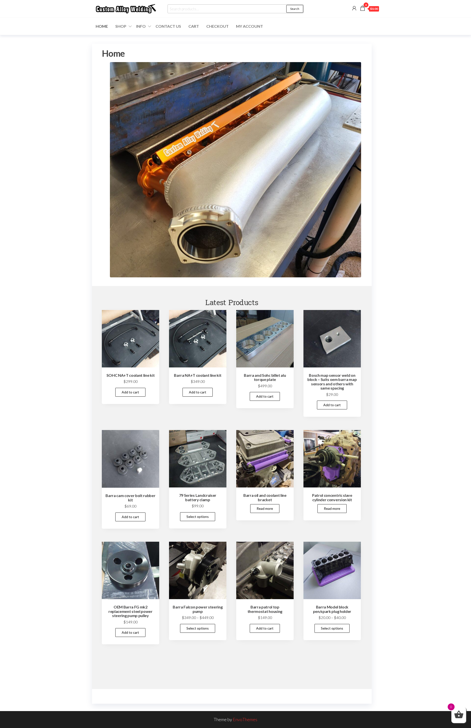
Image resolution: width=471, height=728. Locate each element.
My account (249, 26)
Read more (265, 508)
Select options (197, 516)
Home (102, 26)
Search (294, 8)
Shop (120, 26)
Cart (193, 26)
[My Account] (354, 8)
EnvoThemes (245, 719)
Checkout (217, 26)
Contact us (168, 26)
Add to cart (130, 392)
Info (141, 26)
